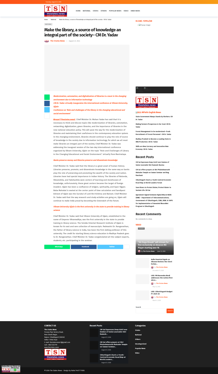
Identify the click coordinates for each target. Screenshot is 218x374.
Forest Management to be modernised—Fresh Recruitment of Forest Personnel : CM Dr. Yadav (153, 133)
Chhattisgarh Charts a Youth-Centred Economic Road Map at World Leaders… (113, 357)
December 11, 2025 (158, 270)
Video (137, 353)
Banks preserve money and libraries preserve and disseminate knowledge (85, 160)
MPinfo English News (151, 112)
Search (138, 307)
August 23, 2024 (74, 41)
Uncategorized (140, 344)
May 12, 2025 (156, 286)
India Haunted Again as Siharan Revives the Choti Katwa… (161, 261)
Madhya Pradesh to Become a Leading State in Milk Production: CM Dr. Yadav (153, 140)
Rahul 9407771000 (77, 370)
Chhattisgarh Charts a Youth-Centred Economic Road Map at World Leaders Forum (153, 181)
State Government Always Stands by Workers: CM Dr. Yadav (154, 118)
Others (141, 228)
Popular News (140, 348)
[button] (139, 58)
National (48, 24)
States (137, 330)
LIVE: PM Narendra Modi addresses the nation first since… (162, 278)
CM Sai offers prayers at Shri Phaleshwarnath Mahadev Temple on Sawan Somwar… (113, 344)
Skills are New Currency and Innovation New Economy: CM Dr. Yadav (152, 147)
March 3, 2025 (157, 300)
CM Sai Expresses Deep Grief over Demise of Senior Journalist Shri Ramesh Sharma (152, 163)
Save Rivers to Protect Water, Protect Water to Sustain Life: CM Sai (153, 188)
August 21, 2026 (106, 337)
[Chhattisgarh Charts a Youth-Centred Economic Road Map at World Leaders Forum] (94, 358)
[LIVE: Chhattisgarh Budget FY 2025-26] (142, 295)
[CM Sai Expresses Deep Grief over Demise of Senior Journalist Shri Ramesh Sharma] (94, 332)
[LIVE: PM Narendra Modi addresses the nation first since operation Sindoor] (142, 279)
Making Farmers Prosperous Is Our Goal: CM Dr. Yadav (153, 125)
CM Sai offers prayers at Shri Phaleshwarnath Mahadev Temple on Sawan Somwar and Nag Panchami (153, 172)
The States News (57, 41)
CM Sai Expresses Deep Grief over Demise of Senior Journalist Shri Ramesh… (113, 332)
